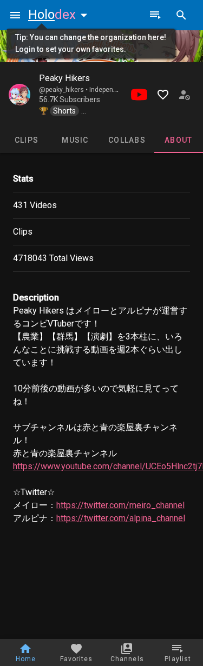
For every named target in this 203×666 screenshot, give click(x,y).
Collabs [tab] (127, 140)
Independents (109, 90)
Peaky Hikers (64, 78)
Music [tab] (75, 140)
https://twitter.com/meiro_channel (120, 505)
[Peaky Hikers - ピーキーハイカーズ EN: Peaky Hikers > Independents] (19, 94)
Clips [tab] (26, 140)
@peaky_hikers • (64, 90)
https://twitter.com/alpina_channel (120, 518)
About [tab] (178, 140)
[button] (60, 14)
